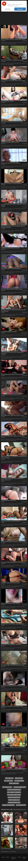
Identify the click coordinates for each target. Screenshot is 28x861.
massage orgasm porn (14, 802)
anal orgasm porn (7, 787)
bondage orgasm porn (20, 787)
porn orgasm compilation (14, 792)
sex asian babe (8, 780)
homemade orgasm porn (14, 794)
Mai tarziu (7, 9)
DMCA (7, 857)
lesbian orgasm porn (14, 800)
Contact (19, 857)
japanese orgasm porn (14, 797)
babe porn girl (19, 778)
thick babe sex (9, 778)
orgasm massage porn (8, 805)
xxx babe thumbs (19, 780)
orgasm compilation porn (14, 789)
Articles (3, 857)
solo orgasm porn (21, 805)
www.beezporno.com (19, 809)
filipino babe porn (14, 783)
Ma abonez (20, 9)
